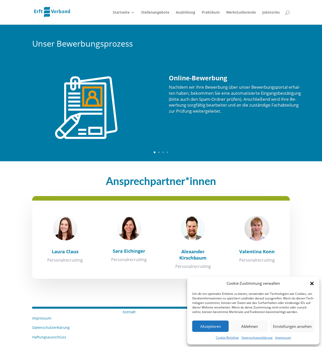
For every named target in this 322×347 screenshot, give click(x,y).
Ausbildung (185, 13)
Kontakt (129, 311)
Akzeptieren (210, 326)
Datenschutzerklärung (257, 337)
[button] (311, 283)
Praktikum (211, 13)
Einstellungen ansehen (292, 326)
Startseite (121, 13)
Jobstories (271, 13)
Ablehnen (249, 326)
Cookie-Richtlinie (227, 337)
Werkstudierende (241, 13)
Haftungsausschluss (49, 337)
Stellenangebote (155, 13)
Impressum (283, 337)
